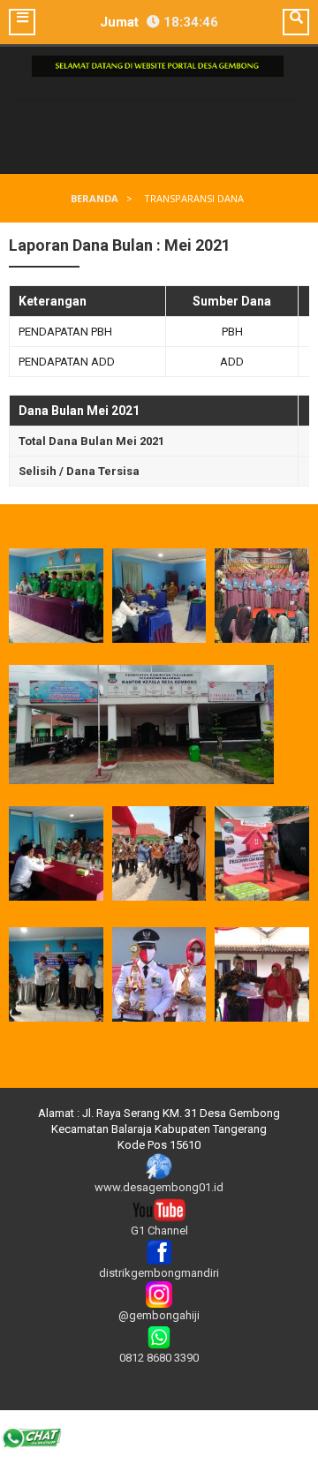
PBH (232, 331)
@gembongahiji (159, 1315)
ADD (232, 361)
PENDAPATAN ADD (67, 361)
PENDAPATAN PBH (65, 331)
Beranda (94, 198)
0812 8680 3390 (159, 1357)
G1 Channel (159, 1230)
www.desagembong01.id (159, 1187)
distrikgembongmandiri (159, 1273)
